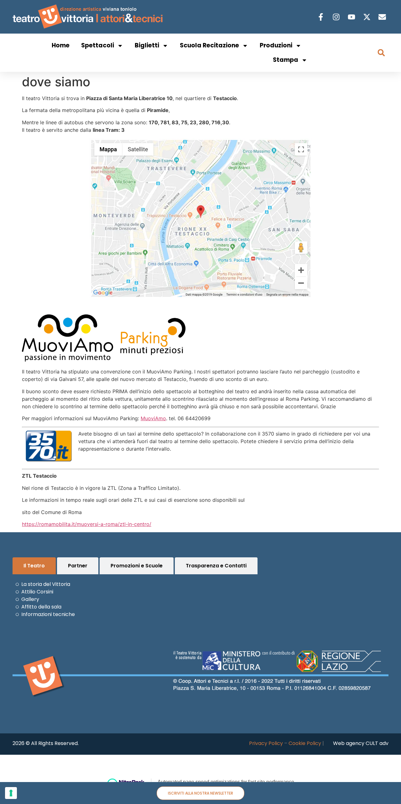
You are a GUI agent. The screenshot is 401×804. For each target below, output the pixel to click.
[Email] (383, 17)
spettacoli (97, 45)
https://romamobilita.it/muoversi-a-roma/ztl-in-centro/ (86, 524)
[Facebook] (321, 17)
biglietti (147, 45)
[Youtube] (352, 17)
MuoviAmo (153, 418)
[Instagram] (336, 17)
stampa (285, 60)
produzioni (276, 45)
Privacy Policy (266, 743)
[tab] (34, 565)
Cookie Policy (305, 743)
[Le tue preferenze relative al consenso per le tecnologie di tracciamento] (11, 793)
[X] (367, 17)
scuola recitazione (209, 45)
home (61, 45)
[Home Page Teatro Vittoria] (89, 17)
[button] (381, 53)
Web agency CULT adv (360, 743)
